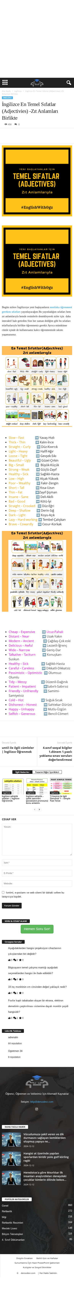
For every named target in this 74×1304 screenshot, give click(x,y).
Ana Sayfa (6, 91)
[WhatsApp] (32, 134)
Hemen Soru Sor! (37, 929)
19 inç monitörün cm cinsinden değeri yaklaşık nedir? (37, 986)
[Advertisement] (37, 39)
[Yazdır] (40, 134)
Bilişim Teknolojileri (12, 1234)
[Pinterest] (23, 134)
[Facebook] (5, 134)
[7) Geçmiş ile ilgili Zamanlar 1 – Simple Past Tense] (61, 786)
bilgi (4, 1217)
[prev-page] (35, 809)
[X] (14, 134)
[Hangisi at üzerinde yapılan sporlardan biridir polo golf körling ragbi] (11, 1159)
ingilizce (18, 91)
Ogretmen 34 (15, 1051)
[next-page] (39, 809)
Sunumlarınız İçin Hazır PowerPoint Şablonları (37, 1262)
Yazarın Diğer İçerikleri (47, 772)
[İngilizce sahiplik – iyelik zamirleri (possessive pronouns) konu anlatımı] (37, 786)
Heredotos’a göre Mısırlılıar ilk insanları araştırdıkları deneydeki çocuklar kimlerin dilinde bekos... (45, 1176)
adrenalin (13, 1037)
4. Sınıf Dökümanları (13, 1239)
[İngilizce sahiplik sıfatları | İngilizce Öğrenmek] (13, 786)
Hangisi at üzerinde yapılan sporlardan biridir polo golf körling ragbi (46, 1157)
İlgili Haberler (22, 772)
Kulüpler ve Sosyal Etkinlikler (37, 1267)
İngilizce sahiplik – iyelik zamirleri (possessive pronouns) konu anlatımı (37, 799)
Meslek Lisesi (9, 1228)
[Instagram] (37, 1109)
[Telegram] (49, 134)
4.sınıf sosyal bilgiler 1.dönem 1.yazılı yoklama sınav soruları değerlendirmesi (55, 754)
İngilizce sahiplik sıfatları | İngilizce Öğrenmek (10, 798)
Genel (5, 1205)
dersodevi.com (28, 1273)
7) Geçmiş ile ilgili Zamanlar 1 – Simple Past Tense (60, 798)
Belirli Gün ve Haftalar (47, 1258)
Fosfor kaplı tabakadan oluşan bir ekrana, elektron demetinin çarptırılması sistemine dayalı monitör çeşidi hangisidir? (38, 1006)
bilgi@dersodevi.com (41, 1101)
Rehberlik (7, 1211)
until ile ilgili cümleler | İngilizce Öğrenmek (18, 750)
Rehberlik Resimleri (12, 1222)
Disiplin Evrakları (24, 1258)
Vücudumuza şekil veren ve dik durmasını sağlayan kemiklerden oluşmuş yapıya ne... (45, 1137)
